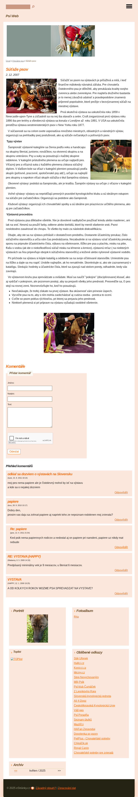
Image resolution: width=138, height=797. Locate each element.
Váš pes (79, 710)
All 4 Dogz (80, 700)
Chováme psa (18, 61)
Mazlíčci (79, 724)
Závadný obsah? (46, 788)
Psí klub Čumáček (85, 686)
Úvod (8, 61)
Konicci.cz (80, 667)
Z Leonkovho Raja (85, 691)
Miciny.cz (79, 672)
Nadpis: (11, 394)
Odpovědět (121, 492)
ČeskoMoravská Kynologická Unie (94, 705)
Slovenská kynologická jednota (92, 696)
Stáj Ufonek (81, 658)
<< (15, 770)
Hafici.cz (79, 663)
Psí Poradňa (81, 714)
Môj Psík (79, 681)
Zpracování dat (67, 788)
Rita (76, 616)
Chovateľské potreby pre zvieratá (93, 752)
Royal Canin (81, 747)
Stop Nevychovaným (86, 677)
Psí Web (12, 16)
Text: (10, 404)
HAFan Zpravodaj (84, 729)
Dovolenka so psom (86, 733)
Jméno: (11, 383)
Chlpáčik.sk (81, 743)
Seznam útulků (83, 719)
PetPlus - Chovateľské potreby (92, 738)
